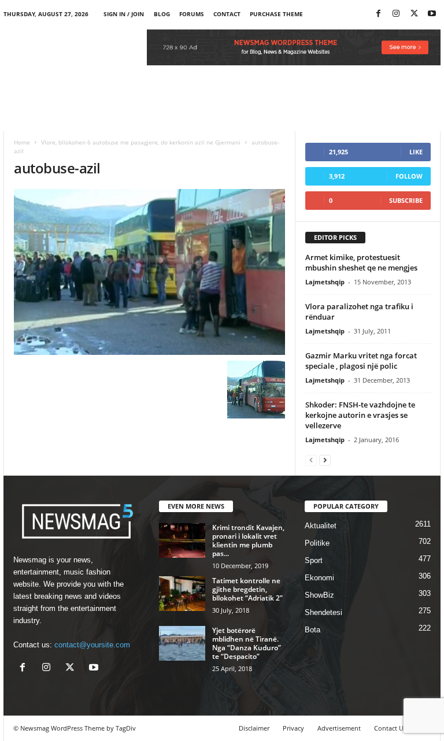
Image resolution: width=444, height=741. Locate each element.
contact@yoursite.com (92, 644)
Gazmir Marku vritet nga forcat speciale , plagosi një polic (361, 360)
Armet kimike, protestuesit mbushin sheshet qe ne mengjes (361, 262)
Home (22, 142)
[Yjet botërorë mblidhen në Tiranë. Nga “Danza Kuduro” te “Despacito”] (182, 643)
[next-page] (325, 460)
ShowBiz (319, 595)
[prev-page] (311, 460)
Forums (191, 14)
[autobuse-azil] (149, 272)
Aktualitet (320, 525)
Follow (409, 176)
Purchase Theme (276, 14)
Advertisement (339, 728)
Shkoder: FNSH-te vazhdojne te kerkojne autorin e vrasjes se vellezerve (360, 415)
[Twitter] (414, 14)
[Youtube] (432, 14)
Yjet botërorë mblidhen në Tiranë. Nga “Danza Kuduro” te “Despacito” (246, 643)
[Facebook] (378, 14)
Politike (317, 543)
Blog (162, 14)
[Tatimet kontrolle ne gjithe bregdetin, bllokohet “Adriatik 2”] (182, 593)
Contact (226, 14)
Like (416, 151)
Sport (314, 560)
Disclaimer (254, 728)
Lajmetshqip (325, 281)
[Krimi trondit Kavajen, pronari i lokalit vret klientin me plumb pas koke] (182, 540)
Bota (312, 629)
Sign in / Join (123, 14)
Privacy (293, 728)
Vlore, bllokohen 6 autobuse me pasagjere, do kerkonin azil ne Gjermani (140, 142)
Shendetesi (323, 612)
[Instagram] (396, 14)
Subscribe (406, 200)
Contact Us (390, 728)
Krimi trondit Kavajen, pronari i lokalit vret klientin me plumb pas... (248, 540)
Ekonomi (319, 577)
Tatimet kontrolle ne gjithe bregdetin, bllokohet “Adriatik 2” (247, 589)
